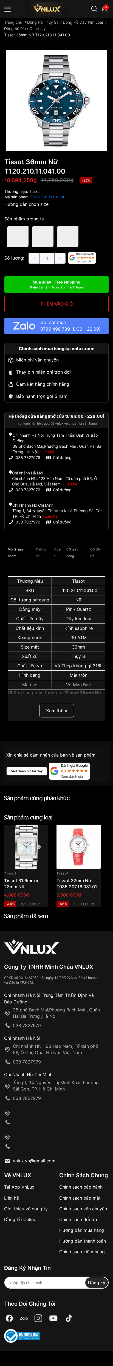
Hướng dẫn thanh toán (82, 1241)
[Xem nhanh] (41, 832)
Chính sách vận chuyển (83, 1208)
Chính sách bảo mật (80, 1198)
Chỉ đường (62, 457)
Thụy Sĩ (78, 656)
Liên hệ (11, 1198)
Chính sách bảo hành (81, 1187)
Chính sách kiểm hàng (82, 1251)
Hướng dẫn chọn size (26, 204)
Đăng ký (96, 1282)
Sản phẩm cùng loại (28, 817)
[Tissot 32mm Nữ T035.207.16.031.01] (78, 847)
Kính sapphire (78, 628)
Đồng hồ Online (20, 1219)
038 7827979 (28, 457)
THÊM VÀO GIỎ (56, 304)
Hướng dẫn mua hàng (81, 1230)
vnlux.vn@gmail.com (34, 1160)
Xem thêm (56, 710)
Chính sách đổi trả (78, 1219)
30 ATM (78, 637)
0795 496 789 (55, 329)
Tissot (34, 191)
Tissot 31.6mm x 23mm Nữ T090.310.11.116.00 (24, 887)
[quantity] (34, 258)
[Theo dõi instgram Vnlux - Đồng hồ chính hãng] (38, 1318)
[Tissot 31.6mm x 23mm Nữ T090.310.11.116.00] (26, 847)
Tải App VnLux (19, 1187)
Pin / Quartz (78, 609)
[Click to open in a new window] (56, 100)
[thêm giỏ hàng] (28, 832)
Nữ (78, 600)
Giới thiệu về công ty (26, 1208)
